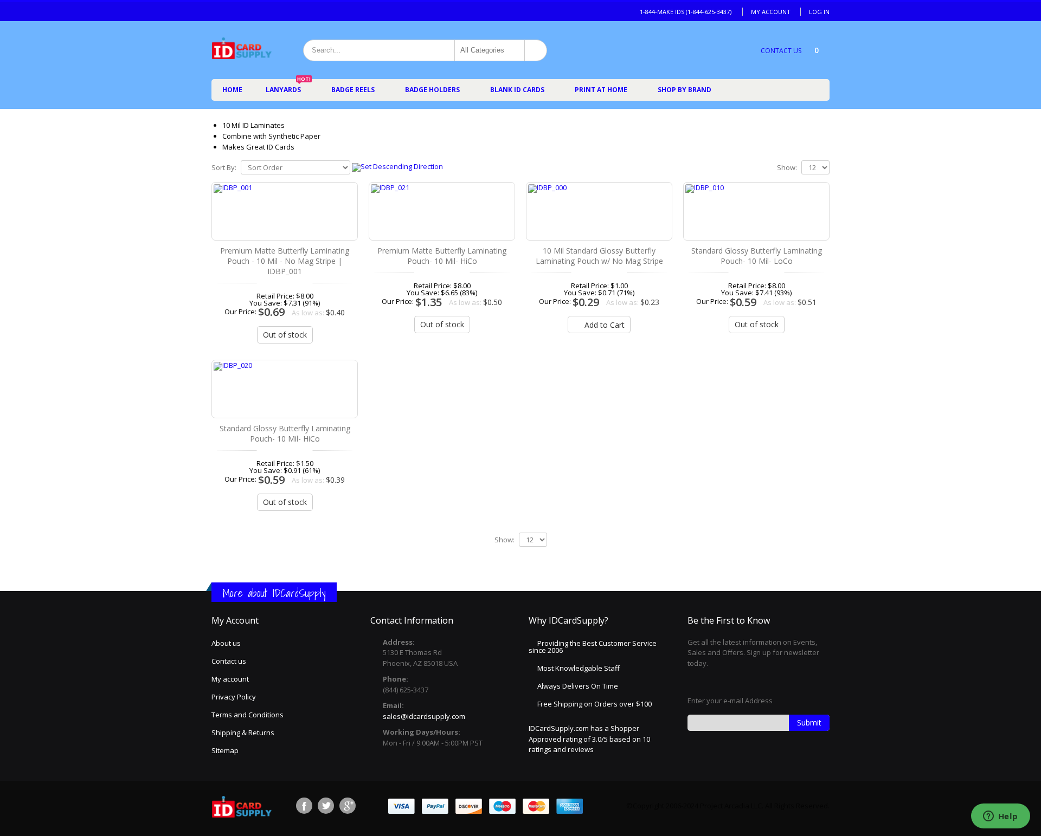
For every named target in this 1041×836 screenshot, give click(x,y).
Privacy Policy (233, 697)
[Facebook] (304, 806)
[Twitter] (326, 806)
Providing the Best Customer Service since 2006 (593, 646)
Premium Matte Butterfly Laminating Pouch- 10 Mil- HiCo (441, 255)
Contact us (228, 661)
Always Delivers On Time (577, 686)
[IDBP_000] (599, 211)
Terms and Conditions (247, 715)
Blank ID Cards (517, 89)
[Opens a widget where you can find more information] (1000, 817)
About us (226, 643)
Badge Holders (432, 89)
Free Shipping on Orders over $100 (594, 704)
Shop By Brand (684, 89)
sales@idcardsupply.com (424, 716)
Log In (819, 12)
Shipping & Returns (242, 732)
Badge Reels (353, 89)
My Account (771, 12)
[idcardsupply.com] (241, 50)
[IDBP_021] (442, 211)
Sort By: (223, 167)
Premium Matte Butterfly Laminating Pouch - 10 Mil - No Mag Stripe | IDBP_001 (284, 260)
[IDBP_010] (756, 211)
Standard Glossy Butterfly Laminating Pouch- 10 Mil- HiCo (285, 433)
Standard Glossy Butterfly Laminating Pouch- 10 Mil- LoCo (756, 255)
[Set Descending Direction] (397, 166)
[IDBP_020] (285, 389)
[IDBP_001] (285, 211)
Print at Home (601, 89)
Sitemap (225, 750)
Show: (787, 167)
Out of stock (285, 334)
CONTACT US (781, 50)
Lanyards (288, 86)
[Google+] (347, 806)
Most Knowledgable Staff (578, 668)
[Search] (536, 50)
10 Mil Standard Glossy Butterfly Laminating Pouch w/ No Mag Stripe (599, 255)
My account (230, 679)
